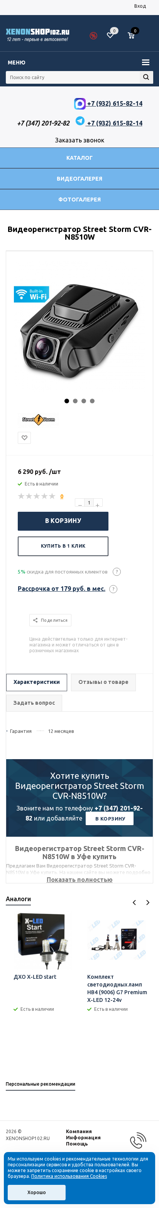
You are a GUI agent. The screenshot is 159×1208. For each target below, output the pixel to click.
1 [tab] (66, 401)
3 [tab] (83, 401)
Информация (83, 1137)
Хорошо (36, 1192)
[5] (52, 496)
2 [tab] (75, 401)
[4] (45, 496)
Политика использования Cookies (69, 1176)
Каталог (79, 158)
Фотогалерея (79, 199)
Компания (79, 1131)
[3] (37, 496)
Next (147, 902)
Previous (134, 902)
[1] (21, 496)
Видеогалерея (79, 179)
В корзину (63, 520)
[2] (29, 496)
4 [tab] (92, 401)
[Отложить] (24, 438)
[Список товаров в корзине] (135, 38)
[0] (134, 36)
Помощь (77, 1143)
